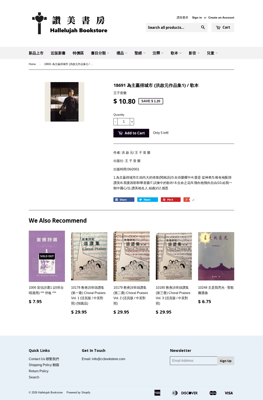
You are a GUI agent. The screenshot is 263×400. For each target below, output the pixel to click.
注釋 (157, 52)
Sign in (197, 17)
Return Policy (38, 371)
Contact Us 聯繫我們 (44, 359)
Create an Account (221, 17)
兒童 (211, 52)
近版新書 (58, 52)
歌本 (175, 52)
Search (34, 377)
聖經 (139, 52)
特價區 (78, 52)
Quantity (118, 114)
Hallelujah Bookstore (50, 392)
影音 (193, 52)
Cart (226, 27)
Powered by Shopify (78, 392)
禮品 (121, 52)
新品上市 (36, 52)
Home (32, 64)
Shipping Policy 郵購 (44, 365)
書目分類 (99, 52)
